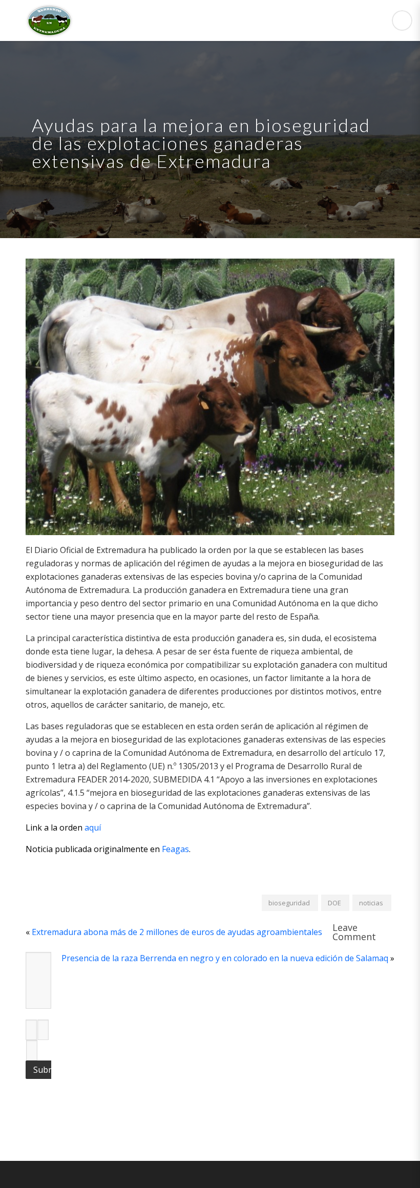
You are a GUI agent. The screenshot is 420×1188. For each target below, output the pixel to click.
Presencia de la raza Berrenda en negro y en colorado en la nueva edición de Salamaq (224, 958)
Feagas (175, 849)
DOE (334, 902)
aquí (93, 827)
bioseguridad (289, 902)
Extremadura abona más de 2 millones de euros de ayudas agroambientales (177, 932)
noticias (371, 902)
